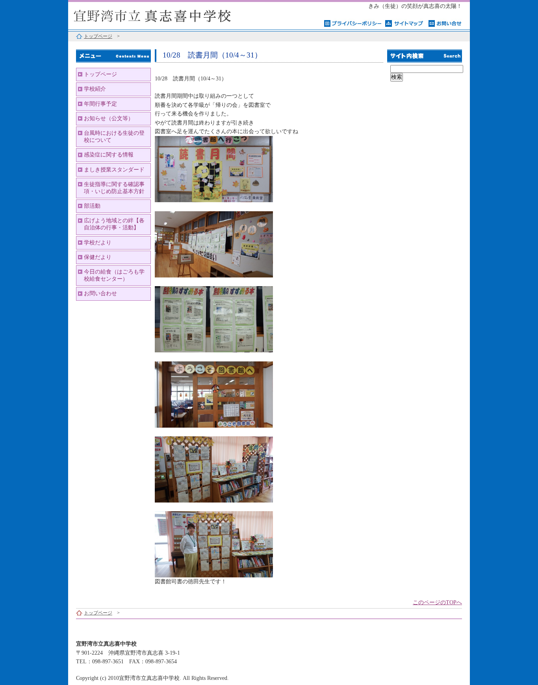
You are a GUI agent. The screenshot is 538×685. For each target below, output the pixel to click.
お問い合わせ (100, 293)
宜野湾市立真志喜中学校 (166, 15)
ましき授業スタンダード (114, 170)
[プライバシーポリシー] (352, 23)
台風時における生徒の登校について (114, 136)
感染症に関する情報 (109, 155)
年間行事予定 (100, 104)
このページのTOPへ (437, 602)
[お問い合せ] (445, 23)
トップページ (98, 36)
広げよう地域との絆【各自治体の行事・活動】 (114, 224)
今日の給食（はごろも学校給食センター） (114, 275)
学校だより (97, 243)
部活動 (92, 206)
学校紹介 (95, 89)
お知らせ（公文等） (109, 118)
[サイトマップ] (405, 23)
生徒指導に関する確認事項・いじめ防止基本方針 (114, 187)
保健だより (97, 257)
